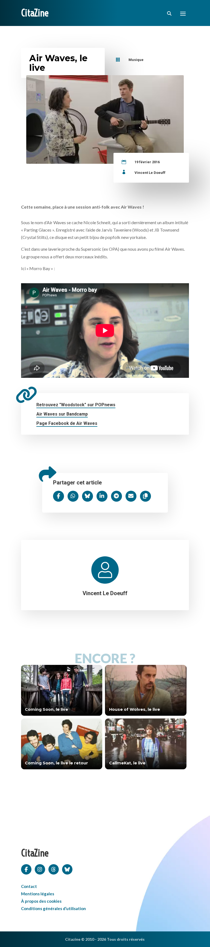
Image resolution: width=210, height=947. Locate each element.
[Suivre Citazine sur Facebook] (26, 869)
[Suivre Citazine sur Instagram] (40, 869)
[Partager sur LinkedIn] (102, 496)
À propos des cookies (41, 901)
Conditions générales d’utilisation (53, 908)
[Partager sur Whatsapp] (73, 496)
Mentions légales (37, 893)
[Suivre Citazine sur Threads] (53, 869)
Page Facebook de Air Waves (66, 423)
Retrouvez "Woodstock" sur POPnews (75, 404)
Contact (29, 886)
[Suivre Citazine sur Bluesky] (67, 869)
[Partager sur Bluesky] (87, 496)
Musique (136, 60)
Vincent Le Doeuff (150, 173)
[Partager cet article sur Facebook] (58, 496)
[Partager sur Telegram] (116, 496)
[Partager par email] (131, 496)
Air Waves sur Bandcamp (62, 414)
